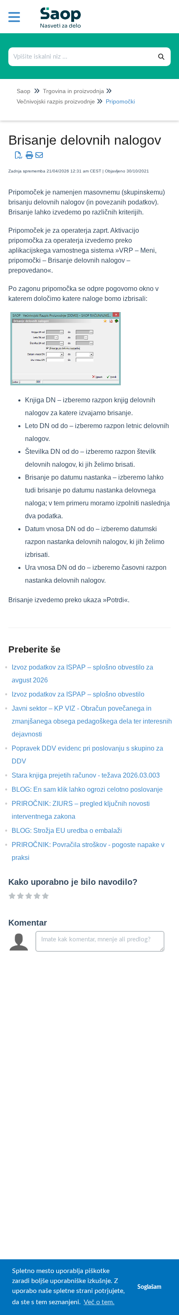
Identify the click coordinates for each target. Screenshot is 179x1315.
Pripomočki (120, 101)
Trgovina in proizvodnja (73, 91)
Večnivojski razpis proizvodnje (56, 101)
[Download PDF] (18, 155)
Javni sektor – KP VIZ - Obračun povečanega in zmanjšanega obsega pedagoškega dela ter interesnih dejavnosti (92, 721)
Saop (23, 91)
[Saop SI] (57, 11)
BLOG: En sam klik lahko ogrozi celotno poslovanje (93, 789)
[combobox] (80, 56)
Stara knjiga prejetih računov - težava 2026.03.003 (92, 775)
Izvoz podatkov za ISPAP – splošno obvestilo (84, 694)
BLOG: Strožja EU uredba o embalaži (73, 830)
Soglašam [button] (149, 1287)
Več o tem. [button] (99, 1302)
